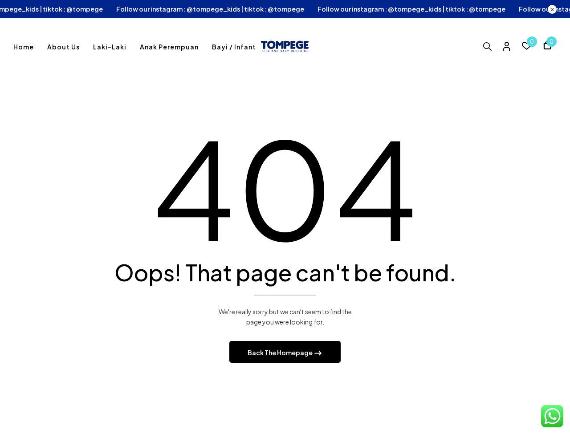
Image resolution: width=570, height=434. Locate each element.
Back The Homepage (281, 353)
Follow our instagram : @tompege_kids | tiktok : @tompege (221, 9)
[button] (547, 46)
